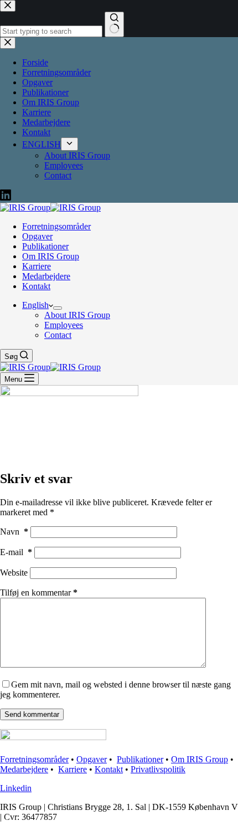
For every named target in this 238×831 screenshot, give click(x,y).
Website (14, 572)
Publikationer (45, 246)
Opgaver (37, 236)
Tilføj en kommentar (38, 592)
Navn (14, 531)
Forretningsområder (56, 226)
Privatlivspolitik (158, 769)
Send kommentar (31, 714)
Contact (57, 335)
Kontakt (36, 286)
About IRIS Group (77, 315)
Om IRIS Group (50, 256)
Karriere (36, 266)
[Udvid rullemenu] (57, 308)
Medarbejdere (46, 276)
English (35, 305)
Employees (63, 325)
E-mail (16, 552)
